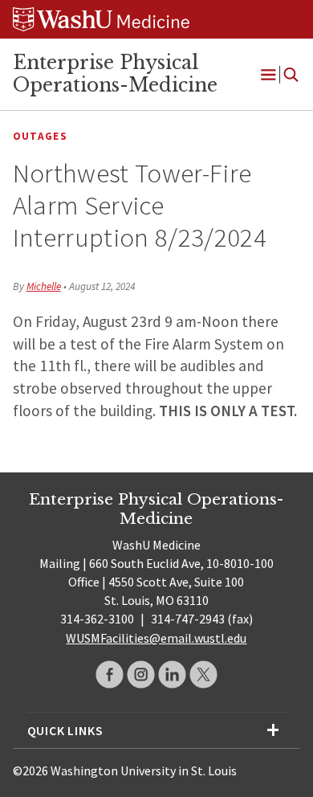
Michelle (43, 286)
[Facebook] (110, 674)
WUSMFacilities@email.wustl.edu (156, 638)
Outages (40, 136)
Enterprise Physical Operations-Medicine (115, 73)
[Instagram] (141, 674)
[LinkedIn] (172, 674)
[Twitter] (203, 674)
